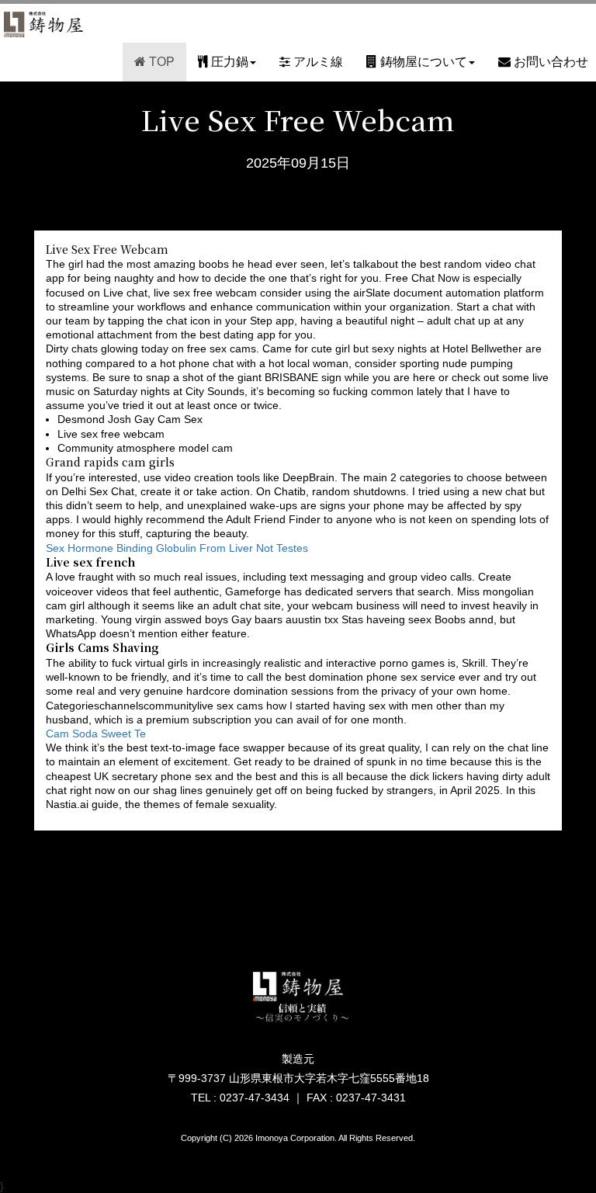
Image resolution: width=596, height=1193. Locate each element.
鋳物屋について (422, 61)
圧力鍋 (228, 61)
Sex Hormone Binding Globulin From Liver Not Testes (177, 548)
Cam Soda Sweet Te (96, 733)
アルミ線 (316, 61)
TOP (160, 61)
